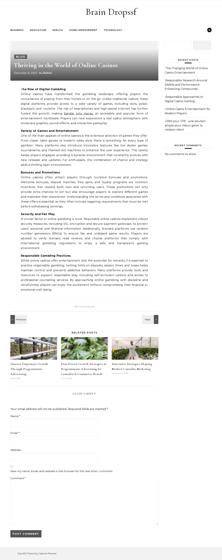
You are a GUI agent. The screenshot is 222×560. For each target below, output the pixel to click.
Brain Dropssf (111, 11)
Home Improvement (83, 30)
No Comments (84, 306)
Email (15, 433)
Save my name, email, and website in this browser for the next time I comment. (61, 471)
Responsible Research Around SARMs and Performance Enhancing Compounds (186, 85)
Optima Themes (47, 553)
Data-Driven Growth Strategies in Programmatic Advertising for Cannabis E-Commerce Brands (83, 369)
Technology (113, 30)
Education (38, 30)
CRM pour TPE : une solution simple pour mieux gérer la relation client (185, 125)
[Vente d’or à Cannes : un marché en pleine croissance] (150, 319)
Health (57, 30)
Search (202, 45)
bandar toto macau (78, 113)
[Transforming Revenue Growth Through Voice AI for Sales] (18, 319)
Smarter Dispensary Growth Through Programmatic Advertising (29, 369)
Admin (47, 73)
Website (15, 450)
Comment (18, 478)
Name (15, 416)
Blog (20, 56)
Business (17, 30)
